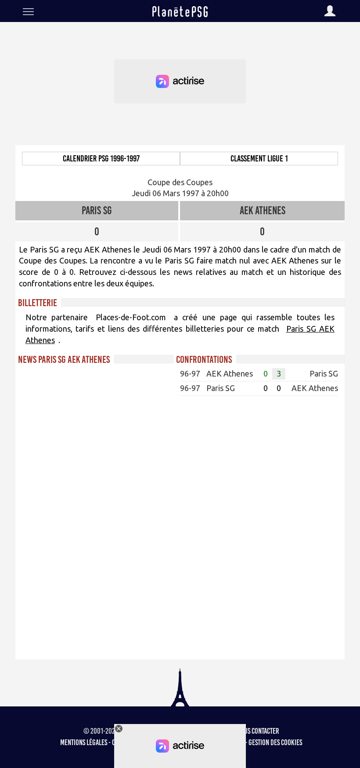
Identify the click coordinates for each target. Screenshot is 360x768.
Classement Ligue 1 (259, 158)
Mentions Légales (83, 742)
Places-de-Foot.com (131, 317)
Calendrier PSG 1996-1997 (101, 158)
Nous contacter (258, 731)
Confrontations (204, 359)
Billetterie (37, 302)
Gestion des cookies (275, 742)
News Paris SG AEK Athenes (64, 359)
